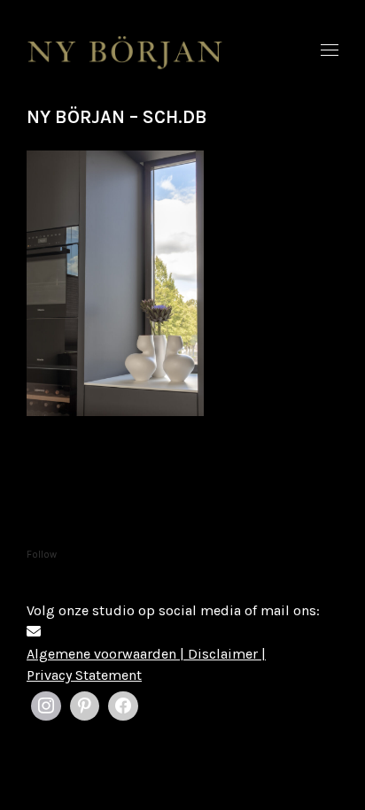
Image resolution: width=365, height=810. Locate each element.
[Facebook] (123, 706)
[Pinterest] (85, 706)
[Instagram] (46, 706)
